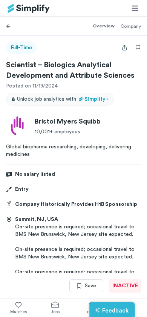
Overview (104, 26)
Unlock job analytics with (63, 99)
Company (131, 26)
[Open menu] (135, 8)
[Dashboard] (28, 8)
